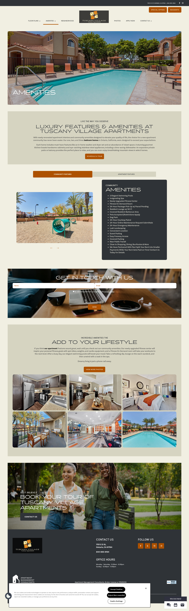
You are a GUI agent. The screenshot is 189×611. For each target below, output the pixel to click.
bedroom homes (91, 140)
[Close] (146, 588)
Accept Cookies (116, 589)
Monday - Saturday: (103, 564)
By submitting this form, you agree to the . (95, 292)
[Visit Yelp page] (147, 546)
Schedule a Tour (94, 156)
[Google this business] (154, 546)
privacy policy (109, 292)
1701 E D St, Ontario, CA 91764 (156, 3)
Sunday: (99, 567)
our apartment (50, 348)
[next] (58, 248)
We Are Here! (175, 599)
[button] (158, 10)
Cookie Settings (116, 601)
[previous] (51, 248)
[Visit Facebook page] (179, 3)
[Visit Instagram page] (183, 3)
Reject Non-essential (116, 595)
